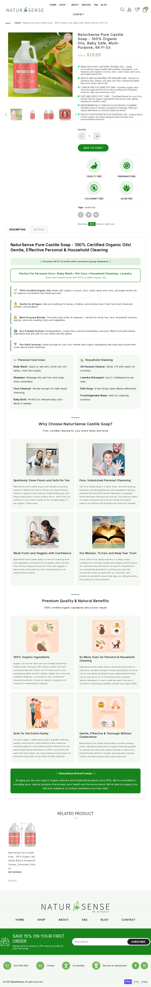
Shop (62, 5)
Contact (78, 14)
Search (122, 9)
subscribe (138, 941)
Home (53, 5)
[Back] (8, 23)
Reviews (39, 229)
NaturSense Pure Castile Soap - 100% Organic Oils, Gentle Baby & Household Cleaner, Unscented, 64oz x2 (22, 860)
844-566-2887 (21, 965)
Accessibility (79, 965)
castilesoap (89, 207)
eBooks (86, 5)
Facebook (135, 965)
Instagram (144, 965)
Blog (104, 5)
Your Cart (146, 8)
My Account (129, 10)
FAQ (96, 5)
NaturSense (15, 872)
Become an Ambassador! (115, 965)
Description (17, 229)
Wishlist (138, 8)
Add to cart (93, 147)
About (75, 5)
